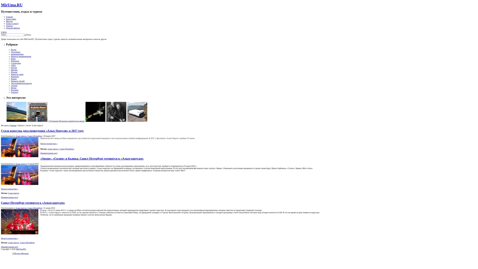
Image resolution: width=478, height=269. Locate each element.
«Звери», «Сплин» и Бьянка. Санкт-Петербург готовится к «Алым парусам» (92, 158)
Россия (14, 68)
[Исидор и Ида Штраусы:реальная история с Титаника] (116, 121)
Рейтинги (15, 61)
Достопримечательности (21, 83)
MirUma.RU (12, 5)
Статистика (16, 63)
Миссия (9, 21)
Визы (13, 59)
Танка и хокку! (12, 24)
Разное (14, 79)
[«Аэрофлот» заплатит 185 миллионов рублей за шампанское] (95, 121)
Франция (15, 77)
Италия (14, 72)
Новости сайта (17, 74)
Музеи (13, 88)
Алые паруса (21, 136)
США (13, 65)
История (14, 90)
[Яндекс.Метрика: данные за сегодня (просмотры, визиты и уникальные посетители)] (20, 253)
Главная (9, 17)
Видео (13, 50)
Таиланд (14, 92)
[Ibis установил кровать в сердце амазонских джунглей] (137, 121)
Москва (14, 70)
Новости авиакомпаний (21, 56)
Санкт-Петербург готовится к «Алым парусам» (33, 202)
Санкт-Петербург (35, 136)
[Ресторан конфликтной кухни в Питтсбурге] (37, 121)
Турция (14, 86)
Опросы (9, 26)
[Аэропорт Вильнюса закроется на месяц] (66, 121)
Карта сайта (11, 19)
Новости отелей (18, 81)
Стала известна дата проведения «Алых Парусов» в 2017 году (42, 130)
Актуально (15, 52)
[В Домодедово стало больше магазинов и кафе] (17, 121)
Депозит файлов (13, 28)
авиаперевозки (17, 54)
